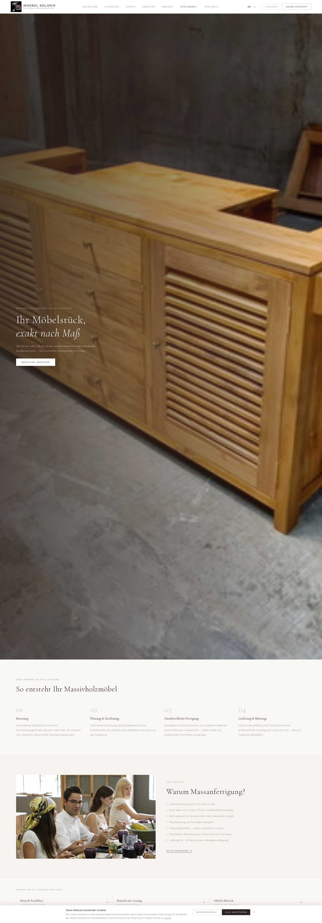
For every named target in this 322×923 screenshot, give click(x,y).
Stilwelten (111, 7)
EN (254, 7)
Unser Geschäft (297, 7)
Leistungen (188, 7)
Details (167, 918)
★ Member (271, 7)
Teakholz (211, 7)
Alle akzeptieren (236, 912)
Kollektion (90, 7)
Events (131, 7)
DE (249, 7)
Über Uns (148, 7)
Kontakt (167, 7)
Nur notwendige (207, 912)
